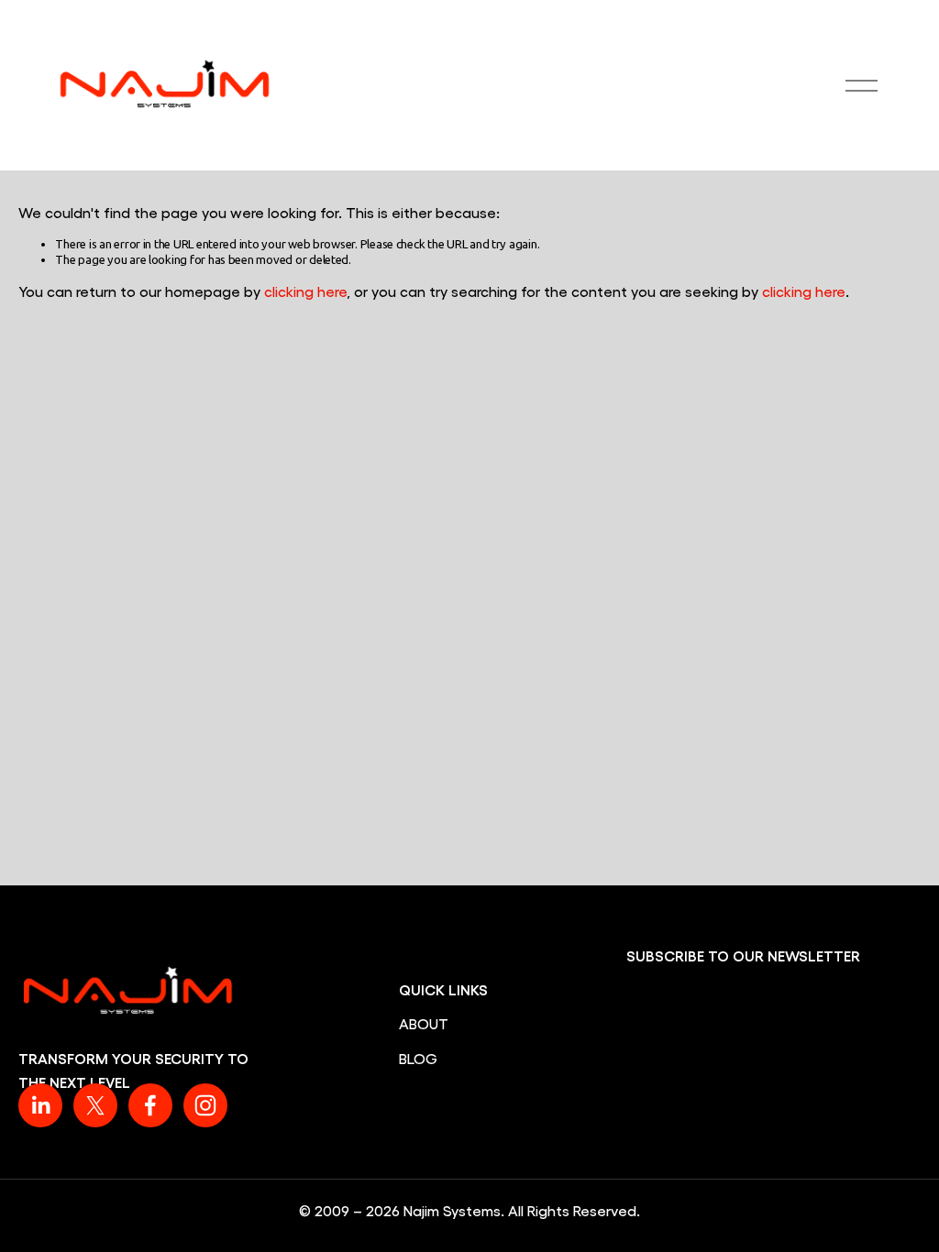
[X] (95, 1105)
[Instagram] (205, 1105)
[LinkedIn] (40, 1105)
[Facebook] (150, 1105)
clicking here (305, 291)
